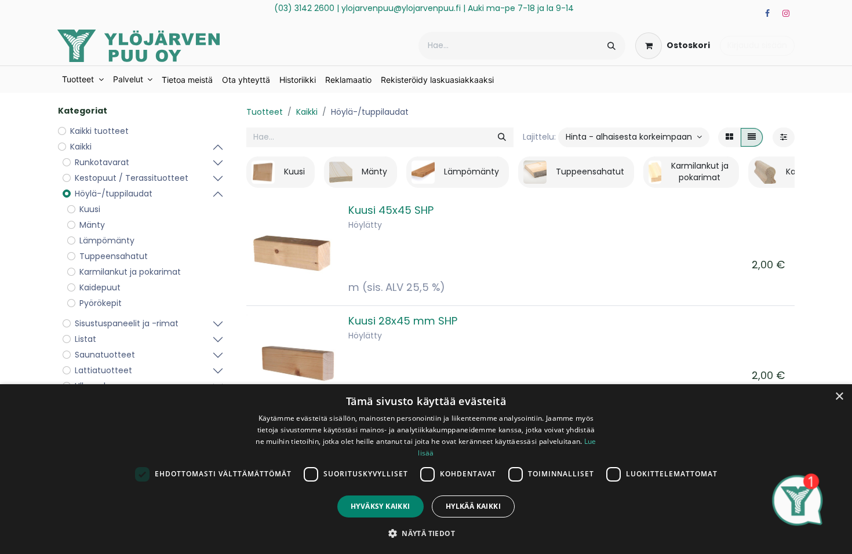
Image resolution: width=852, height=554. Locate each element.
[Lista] (751, 137)
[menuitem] (82, 79)
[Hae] (611, 46)
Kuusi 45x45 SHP (391, 210)
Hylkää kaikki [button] (473, 506)
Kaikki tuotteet (99, 131)
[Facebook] (767, 13)
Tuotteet (264, 112)
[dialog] (426, 469)
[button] (633, 137)
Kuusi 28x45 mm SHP (402, 321)
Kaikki (307, 112)
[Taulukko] (729, 137)
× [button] (839, 396)
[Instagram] (786, 13)
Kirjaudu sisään (757, 45)
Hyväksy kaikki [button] (380, 506)
